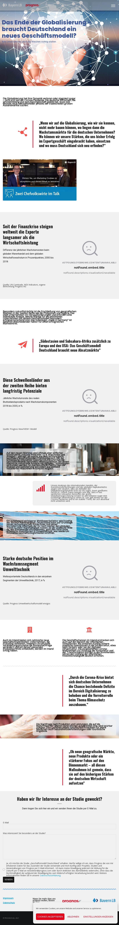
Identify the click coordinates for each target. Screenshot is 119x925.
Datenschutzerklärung (50, 875)
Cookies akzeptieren (50, 916)
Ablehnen (73, 916)
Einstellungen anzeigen (98, 916)
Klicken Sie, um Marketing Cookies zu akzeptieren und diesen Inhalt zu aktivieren (39, 180)
